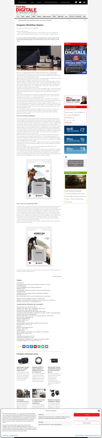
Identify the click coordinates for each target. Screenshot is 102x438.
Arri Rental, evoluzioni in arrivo (23, 400)
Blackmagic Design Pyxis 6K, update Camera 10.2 (23, 368)
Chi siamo (39, 2)
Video (22, 16)
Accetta (87, 414)
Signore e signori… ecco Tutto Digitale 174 (75, 112)
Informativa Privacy (13, 435)
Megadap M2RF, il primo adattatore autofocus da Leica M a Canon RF (38, 369)
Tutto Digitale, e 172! (70, 117)
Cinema (39, 16)
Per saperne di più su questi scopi (92, 435)
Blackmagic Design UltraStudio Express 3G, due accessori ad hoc (54, 369)
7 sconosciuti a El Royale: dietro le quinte (74, 193)
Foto (18, 16)
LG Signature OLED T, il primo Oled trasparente (38, 401)
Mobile (28, 16)
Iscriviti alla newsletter (65, 2)
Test (66, 16)
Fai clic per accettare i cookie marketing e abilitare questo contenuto (75, 163)
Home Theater (47, 16)
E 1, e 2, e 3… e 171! (70, 120)
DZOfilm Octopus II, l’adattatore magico (54, 400)
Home (32, 2)
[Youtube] (80, 2)
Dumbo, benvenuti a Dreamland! (73, 191)
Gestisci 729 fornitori (79, 435)
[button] (99, 410)
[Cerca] (85, 20)
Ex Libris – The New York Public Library (74, 199)
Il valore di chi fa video (70, 109)
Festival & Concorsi (75, 16)
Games (33, 16)
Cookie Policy (5, 435)
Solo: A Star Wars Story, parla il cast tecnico (75, 196)
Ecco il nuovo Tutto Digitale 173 (72, 115)
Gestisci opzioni (87, 423)
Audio (54, 16)
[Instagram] (84, 2)
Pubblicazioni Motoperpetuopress (51, 2)
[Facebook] (76, 2)
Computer (60, 16)
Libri (84, 16)
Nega (86, 418)
